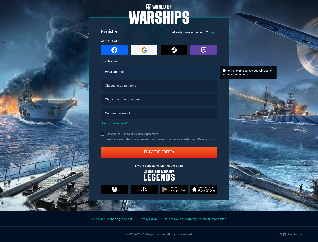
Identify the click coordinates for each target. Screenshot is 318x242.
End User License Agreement (139, 134)
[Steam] (174, 50)
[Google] (144, 50)
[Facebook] (114, 50)
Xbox (114, 189)
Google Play (174, 189)
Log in (213, 32)
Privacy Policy (147, 219)
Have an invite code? (114, 123)
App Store (203, 189)
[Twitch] (203, 50)
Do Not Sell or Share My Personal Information (195, 219)
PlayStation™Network (144, 189)
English (293, 234)
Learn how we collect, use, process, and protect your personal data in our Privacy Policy (161, 139)
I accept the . (132, 134)
